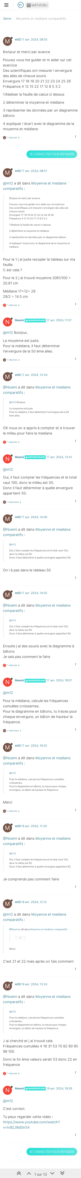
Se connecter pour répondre (51, 154)
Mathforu (39, 5)
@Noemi (10, 387)
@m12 (8, 183)
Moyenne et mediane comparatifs (48, 929)
